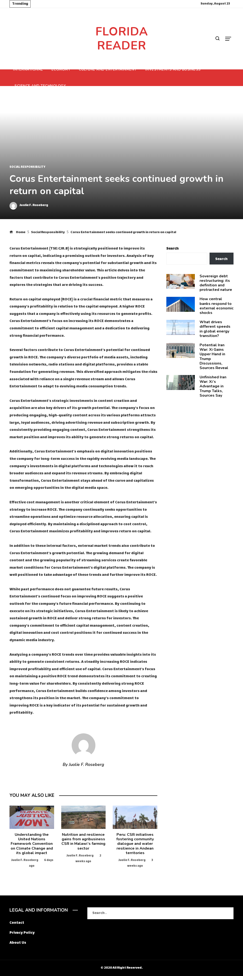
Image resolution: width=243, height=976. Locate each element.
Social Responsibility (27, 167)
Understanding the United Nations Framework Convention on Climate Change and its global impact (32, 844)
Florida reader (121, 38)
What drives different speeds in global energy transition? (215, 328)
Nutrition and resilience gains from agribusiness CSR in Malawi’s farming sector (83, 841)
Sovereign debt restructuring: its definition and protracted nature (216, 283)
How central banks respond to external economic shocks (217, 305)
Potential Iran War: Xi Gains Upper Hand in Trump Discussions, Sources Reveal (214, 356)
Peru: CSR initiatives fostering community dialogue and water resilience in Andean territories (135, 844)
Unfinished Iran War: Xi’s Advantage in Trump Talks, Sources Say (213, 386)
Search (172, 248)
